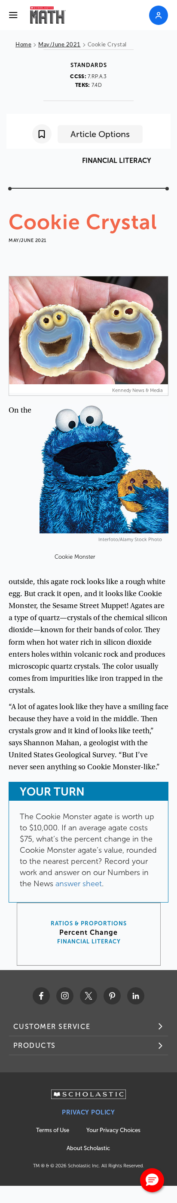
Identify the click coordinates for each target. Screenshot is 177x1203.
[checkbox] (42, 134)
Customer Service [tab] (52, 1026)
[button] (152, 1180)
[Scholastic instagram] (64, 995)
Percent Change (88, 932)
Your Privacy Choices (113, 1130)
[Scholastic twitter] (88, 995)
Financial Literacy (89, 942)
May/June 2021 (59, 44)
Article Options (100, 134)
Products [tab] (34, 1045)
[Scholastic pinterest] (112, 995)
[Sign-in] (158, 15)
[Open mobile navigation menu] (13, 15)
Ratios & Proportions (89, 924)
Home (23, 44)
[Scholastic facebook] (41, 995)
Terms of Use (52, 1130)
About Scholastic (88, 1148)
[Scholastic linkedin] (135, 995)
